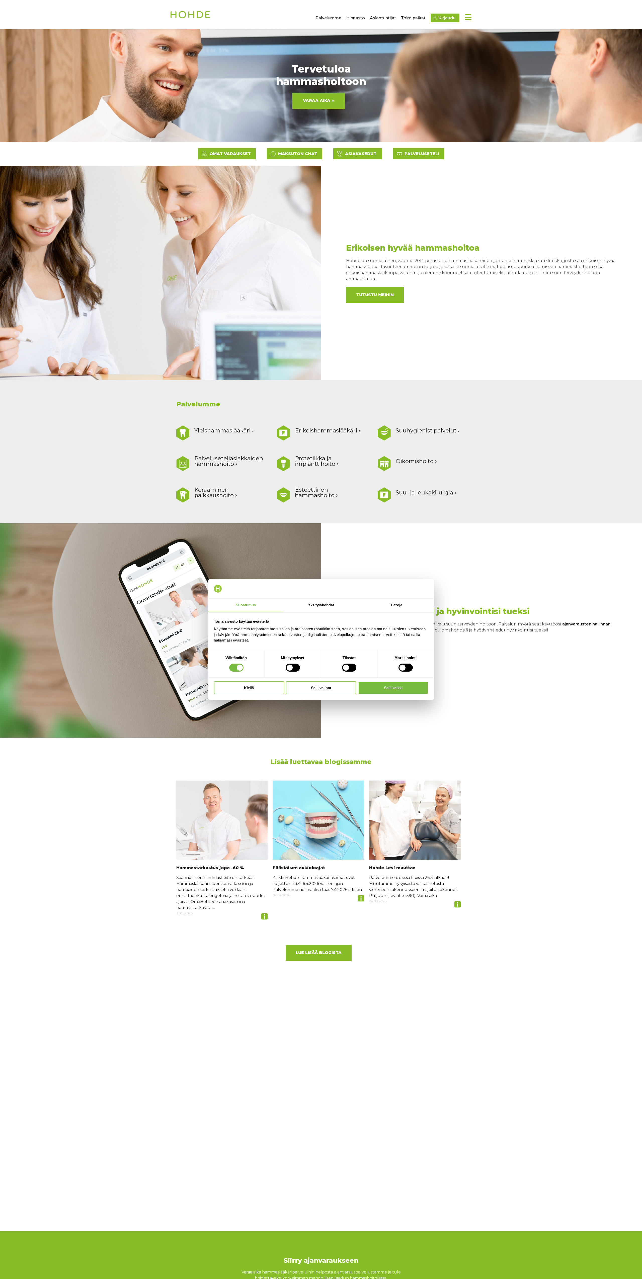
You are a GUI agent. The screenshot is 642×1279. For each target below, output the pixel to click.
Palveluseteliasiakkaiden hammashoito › (228, 461)
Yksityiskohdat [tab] (321, 605)
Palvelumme (328, 18)
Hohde (191, 16)
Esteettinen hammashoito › (316, 492)
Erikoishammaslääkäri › (327, 430)
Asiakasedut (360, 153)
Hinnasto (355, 18)
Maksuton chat (297, 153)
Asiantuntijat (383, 18)
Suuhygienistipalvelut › (428, 430)
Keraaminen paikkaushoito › (215, 492)
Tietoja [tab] (396, 605)
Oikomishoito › (416, 461)
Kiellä (249, 688)
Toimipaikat (413, 18)
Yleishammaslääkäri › (224, 430)
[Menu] (468, 17)
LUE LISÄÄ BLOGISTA (319, 952)
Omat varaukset (230, 153)
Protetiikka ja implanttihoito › (317, 461)
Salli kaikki (393, 688)
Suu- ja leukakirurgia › (426, 492)
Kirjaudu (447, 18)
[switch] (293, 668)
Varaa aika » (318, 100)
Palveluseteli (422, 153)
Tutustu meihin (375, 294)
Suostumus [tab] (246, 605)
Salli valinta (321, 688)
